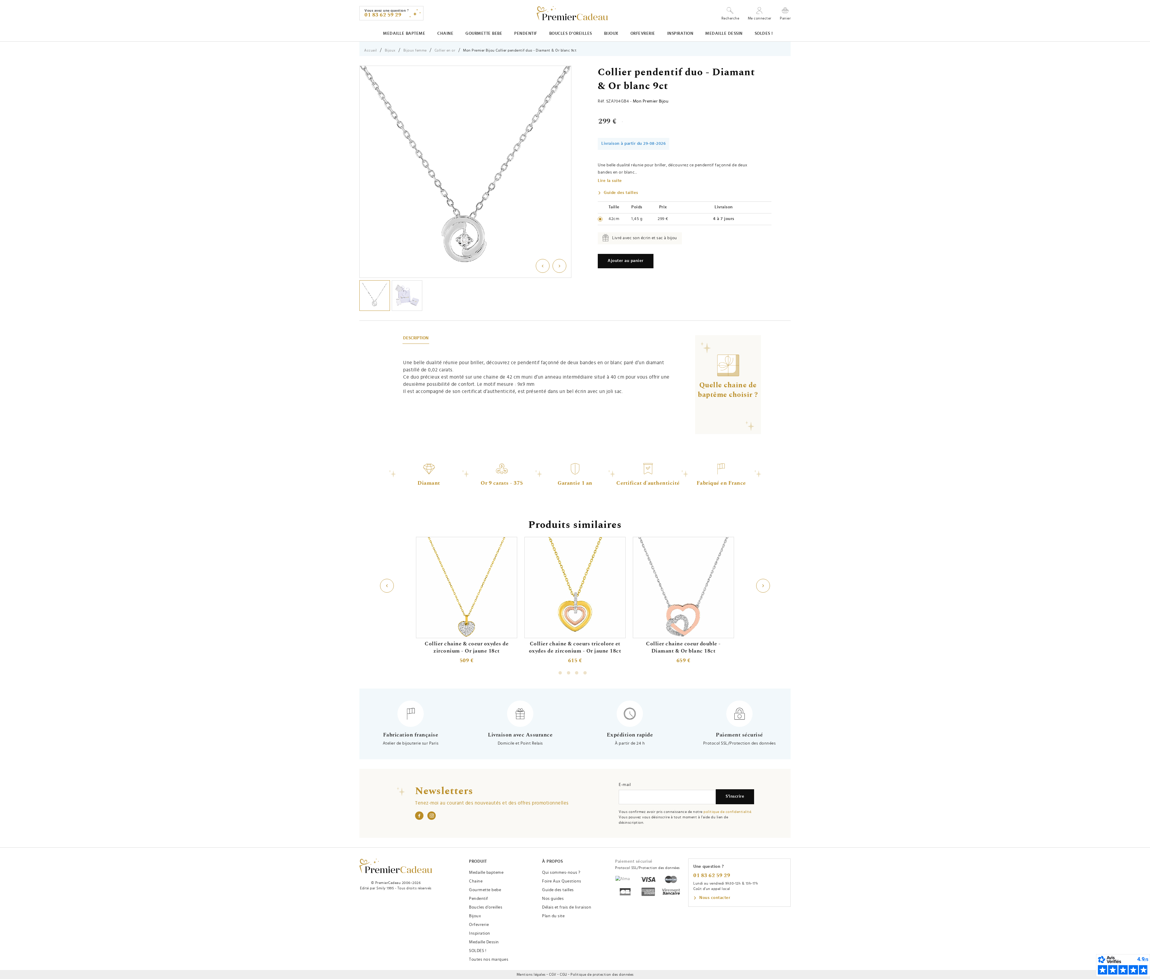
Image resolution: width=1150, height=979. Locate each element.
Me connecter (759, 18)
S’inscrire (735, 796)
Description (416, 338)
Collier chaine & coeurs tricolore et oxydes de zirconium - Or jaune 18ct (575, 647)
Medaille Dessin (724, 33)
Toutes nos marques (488, 959)
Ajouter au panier (626, 261)
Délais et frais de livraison (566, 907)
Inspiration (680, 33)
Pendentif (525, 33)
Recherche (730, 18)
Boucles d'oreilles (570, 33)
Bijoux (611, 33)
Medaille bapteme (404, 33)
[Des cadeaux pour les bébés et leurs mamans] (395, 865)
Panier (785, 18)
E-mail (625, 785)
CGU (563, 974)
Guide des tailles (621, 193)
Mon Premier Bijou (651, 101)
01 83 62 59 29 (711, 875)
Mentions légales (531, 974)
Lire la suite (610, 181)
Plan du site (553, 916)
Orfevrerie (642, 33)
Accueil (370, 50)
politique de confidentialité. (727, 812)
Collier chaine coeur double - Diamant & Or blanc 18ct (683, 647)
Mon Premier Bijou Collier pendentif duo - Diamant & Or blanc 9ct (519, 50)
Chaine (445, 33)
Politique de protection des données (602, 974)
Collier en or (445, 50)
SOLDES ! (764, 33)
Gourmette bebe (483, 33)
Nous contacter (714, 898)
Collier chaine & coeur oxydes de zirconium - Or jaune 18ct (467, 647)
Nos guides (553, 899)
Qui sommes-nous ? (561, 872)
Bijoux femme (415, 50)
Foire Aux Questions (561, 881)
